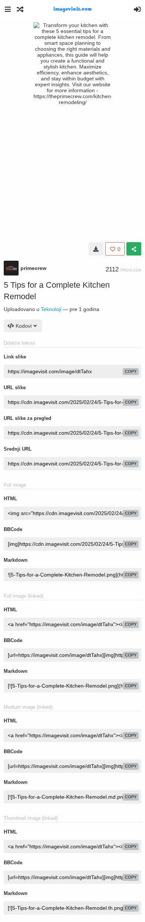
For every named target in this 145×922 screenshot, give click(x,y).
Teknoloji (51, 309)
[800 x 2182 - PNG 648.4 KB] (95, 248)
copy (130, 371)
